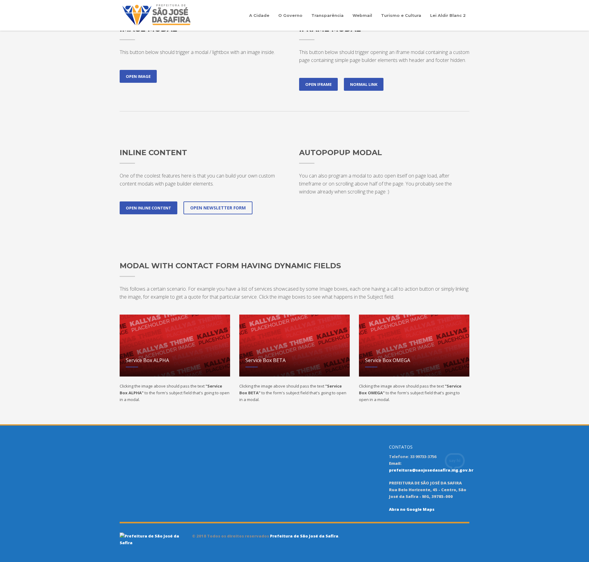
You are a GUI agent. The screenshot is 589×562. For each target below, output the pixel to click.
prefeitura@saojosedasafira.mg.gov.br (431, 470)
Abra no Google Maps (411, 509)
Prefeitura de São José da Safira (303, 536)
